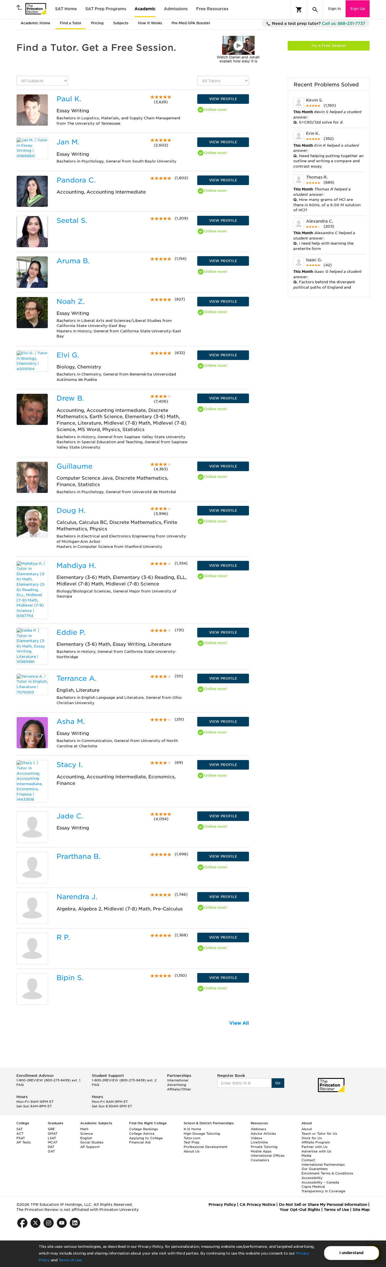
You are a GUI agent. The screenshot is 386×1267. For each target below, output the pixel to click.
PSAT (20, 1138)
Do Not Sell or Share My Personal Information (323, 1204)
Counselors (260, 1160)
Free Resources (212, 8)
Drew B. (70, 398)
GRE (51, 1129)
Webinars (258, 1129)
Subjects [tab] (120, 23)
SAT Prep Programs (105, 8)
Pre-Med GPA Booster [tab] (191, 23)
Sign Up (357, 8)
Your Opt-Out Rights (300, 1209)
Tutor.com (192, 1138)
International (177, 1080)
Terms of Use (70, 1260)
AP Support (90, 1147)
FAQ (20, 1085)
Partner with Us (315, 1147)
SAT (19, 1129)
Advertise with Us (316, 1151)
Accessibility (312, 1178)
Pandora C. (76, 180)
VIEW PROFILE (223, 99)
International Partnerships (323, 1165)
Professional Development (205, 1147)
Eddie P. (71, 632)
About (307, 1129)
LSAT (52, 1138)
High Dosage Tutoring (202, 1134)
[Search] (315, 9)
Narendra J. (77, 897)
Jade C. (70, 816)
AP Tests (23, 1142)
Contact (308, 1160)
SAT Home (66, 8)
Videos (256, 1138)
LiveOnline (259, 1142)
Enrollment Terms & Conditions (327, 1173)
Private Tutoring (264, 1147)
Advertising (176, 1085)
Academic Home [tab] (35, 23)
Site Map (361, 1209)
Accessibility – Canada (320, 1182)
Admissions (176, 8)
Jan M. (68, 142)
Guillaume (74, 466)
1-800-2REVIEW (48, 1080)
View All (239, 1023)
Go (278, 1083)
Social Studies (91, 1142)
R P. (63, 937)
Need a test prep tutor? (318, 23)
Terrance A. (76, 678)
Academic (145, 8)
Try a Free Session (328, 45)
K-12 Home (192, 1129)
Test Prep (191, 1142)
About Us (191, 1151)
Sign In (334, 8)
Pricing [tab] (97, 23)
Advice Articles (263, 1134)
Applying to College (146, 1138)
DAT (51, 1147)
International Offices (268, 1156)
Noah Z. (70, 301)
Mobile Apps (261, 1151)
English (86, 1138)
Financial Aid (140, 1142)
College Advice (142, 1134)
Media (306, 1156)
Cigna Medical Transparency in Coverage (323, 1189)
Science (86, 1134)
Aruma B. (73, 261)
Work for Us (312, 1138)
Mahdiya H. (76, 565)
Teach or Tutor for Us (319, 1134)
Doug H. (71, 510)
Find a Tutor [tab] (70, 23)
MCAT (52, 1142)
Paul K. (69, 99)
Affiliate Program (316, 1142)
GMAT (52, 1134)
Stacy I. (70, 765)
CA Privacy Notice (257, 1204)
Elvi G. (68, 355)
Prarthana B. (78, 856)
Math (84, 1129)
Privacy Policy (222, 1204)
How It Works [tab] (150, 23)
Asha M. (71, 721)
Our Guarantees (315, 1169)
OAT (51, 1151)
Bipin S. (70, 978)
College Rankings (143, 1129)
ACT (19, 1134)
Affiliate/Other (179, 1089)
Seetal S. (72, 220)
